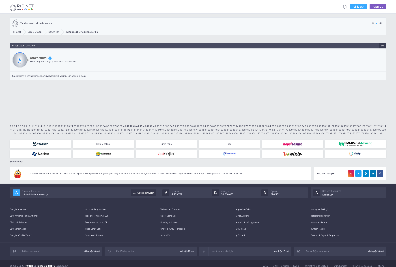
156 (191, 129)
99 (320, 126)
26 (78, 126)
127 (63, 129)
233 (157, 133)
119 (28, 129)
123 (45, 129)
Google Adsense (18, 209)
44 (137, 126)
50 (158, 126)
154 (182, 129)
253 (249, 133)
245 (213, 133)
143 (133, 129)
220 (100, 133)
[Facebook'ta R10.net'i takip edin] (380, 173)
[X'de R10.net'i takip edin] (358, 173)
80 (256, 126)
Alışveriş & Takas (244, 209)
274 (344, 133)
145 (142, 129)
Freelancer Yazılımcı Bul (96, 216)
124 (50, 129)
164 (226, 129)
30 (91, 126)
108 (359, 126)
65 (208, 126)
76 (243, 126)
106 (350, 126)
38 (117, 126)
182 (304, 129)
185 (317, 129)
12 (34, 126)
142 (128, 129)
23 (68, 126)
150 (164, 129)
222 (108, 133)
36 (111, 126)
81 (259, 126)
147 (151, 129)
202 (20, 133)
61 (194, 126)
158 (199, 129)
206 (39, 133)
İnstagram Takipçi (319, 209)
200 (384, 129)
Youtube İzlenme (319, 222)
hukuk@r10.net (281, 251)
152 (173, 129)
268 (318, 133)
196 (366, 129)
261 (286, 133)
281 (376, 133)
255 (258, 133)
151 (168, 129)
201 (16, 133)
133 (89, 129)
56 (177, 126)
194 (357, 129)
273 (340, 133)
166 (235, 129)
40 (124, 126)
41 (128, 126)
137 (106, 129)
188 (330, 129)
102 (332, 126)
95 (306, 126)
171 (256, 129)
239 (185, 133)
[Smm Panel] (40, 144)
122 (41, 129)
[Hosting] (40, 154)
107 (355, 126)
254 (254, 133)
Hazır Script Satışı (93, 229)
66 (211, 126)
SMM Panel (241, 229)
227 (130, 133)
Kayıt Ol (378, 6)
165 (230, 129)
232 (153, 133)
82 (263, 126)
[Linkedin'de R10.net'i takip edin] (373, 173)
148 (155, 129)
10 (29, 126)
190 (339, 129)
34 (104, 126)
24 (71, 126)
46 (144, 126)
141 (124, 129)
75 (240, 126)
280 (371, 133)
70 (224, 126)
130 (76, 129)
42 (131, 126)
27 (81, 126)
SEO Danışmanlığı (18, 229)
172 (261, 129)
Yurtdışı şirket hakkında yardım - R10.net (22, 6)
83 (266, 126)
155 (186, 129)
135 (98, 129)
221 (104, 133)
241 (194, 133)
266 (309, 133)
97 (313, 126)
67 (214, 126)
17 (50, 126)
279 (367, 133)
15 (44, 126)
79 (253, 126)
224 (117, 133)
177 (282, 129)
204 (29, 133)
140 (120, 129)
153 (177, 129)
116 (16, 129)
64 (204, 126)
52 (164, 126)
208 (48, 133)
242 (199, 133)
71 (228, 126)
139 (115, 129)
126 (58, 129)
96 (309, 126)
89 (286, 126)
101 (328, 126)
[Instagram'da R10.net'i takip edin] (351, 173)
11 (32, 126)
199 (379, 129)
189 (335, 129)
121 (37, 129)
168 (244, 129)
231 (148, 133)
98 (316, 126)
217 (86, 133)
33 (100, 126)
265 (304, 133)
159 (204, 129)
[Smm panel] (355, 144)
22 (65, 126)
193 (352, 129)
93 (299, 126)
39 (121, 126)
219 (95, 133)
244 (208, 133)
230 (144, 133)
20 (59, 126)
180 (295, 129)
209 (52, 133)
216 (82, 133)
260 (281, 133)
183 (308, 129)
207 (43, 133)
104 (341, 126)
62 (197, 126)
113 (380, 126)
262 (290, 133)
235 (167, 133)
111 (372, 126)
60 (191, 126)
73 (234, 126)
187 (326, 129)
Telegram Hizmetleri (320, 216)
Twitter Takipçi (318, 229)
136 (102, 129)
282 (380, 133)
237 (176, 133)
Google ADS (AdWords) (21, 235)
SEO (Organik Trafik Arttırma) (24, 216)
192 (348, 129)
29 (87, 126)
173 (265, 129)
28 (84, 126)
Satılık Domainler (168, 216)
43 (134, 126)
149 (160, 129)
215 (78, 133)
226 (126, 133)
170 (252, 129)
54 (171, 126)
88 (283, 126)
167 (239, 129)
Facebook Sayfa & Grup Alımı (325, 235)
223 (113, 133)
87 (279, 126)
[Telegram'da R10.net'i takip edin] (366, 173)
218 (91, 133)
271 (331, 133)
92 (296, 126)
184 (313, 129)
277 (358, 133)
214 (74, 133)
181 (299, 129)
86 (276, 126)
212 (65, 133)
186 (322, 129)
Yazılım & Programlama (95, 209)
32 (97, 126)
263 (295, 133)
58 (184, 126)
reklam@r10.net (91, 251)
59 (188, 126)
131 (80, 129)
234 (162, 133)
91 (293, 126)
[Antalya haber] (103, 154)
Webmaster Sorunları (170, 209)
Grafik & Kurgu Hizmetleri (172, 229)
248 (226, 133)
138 (111, 129)
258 (272, 133)
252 (244, 133)
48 (151, 126)
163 (221, 129)
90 (289, 126)
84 (269, 126)
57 (181, 126)
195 (361, 129)
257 (267, 133)
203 (25, 133)
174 (269, 129)
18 (53, 126)
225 (122, 133)
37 (114, 126)
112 (376, 126)
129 (71, 129)
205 (34, 133)
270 (327, 133)
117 (20, 129)
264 (299, 133)
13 (37, 126)
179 (291, 129)
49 (154, 126)
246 (217, 133)
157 (195, 129)
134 (93, 129)
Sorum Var (165, 235)
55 (174, 126)
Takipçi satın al (103, 144)
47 (147, 126)
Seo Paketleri (16, 161)
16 (47, 126)
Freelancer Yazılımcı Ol (96, 222)
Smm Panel (166, 144)
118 (24, 129)
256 (263, 133)
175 (273, 129)
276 (353, 133)
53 (167, 126)
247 (222, 133)
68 (218, 126)
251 (240, 133)
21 (62, 126)
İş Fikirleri (240, 235)
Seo (229, 144)
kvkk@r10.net (187, 251)
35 (107, 126)
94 (303, 126)
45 (141, 126)
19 (56, 126)
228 (135, 133)
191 (344, 129)
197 (370, 129)
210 (57, 133)
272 (336, 133)
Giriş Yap (358, 6)
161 (213, 129)
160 (208, 129)
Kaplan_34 (327, 194)
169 (248, 129)
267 (313, 133)
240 (190, 133)
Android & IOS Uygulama (247, 222)
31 (94, 126)
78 (250, 126)
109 (364, 126)
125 (54, 129)
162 (217, 129)
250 (236, 133)
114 (384, 126)
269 (323, 133)
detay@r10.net (376, 251)
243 (203, 133)
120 (33, 129)
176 (278, 129)
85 (273, 126)
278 (362, 133)
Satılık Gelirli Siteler (94, 235)
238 (181, 133)
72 (231, 126)
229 (139, 133)
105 (346, 126)
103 (337, 126)
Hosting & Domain (169, 222)
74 (237, 126)
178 (286, 129)
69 (221, 126)
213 (69, 133)
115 (12, 129)
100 (324, 126)
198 (375, 129)
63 (201, 126)
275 (349, 133)
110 (368, 126)
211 (61, 133)
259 (277, 133)
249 (231, 133)
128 (67, 129)
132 (84, 129)
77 (246, 126)
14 (40, 126)
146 (146, 129)
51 (161, 126)
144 (137, 129)
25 (75, 126)
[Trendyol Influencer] (292, 154)
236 (171, 133)
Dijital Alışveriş (242, 216)
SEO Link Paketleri (18, 222)
